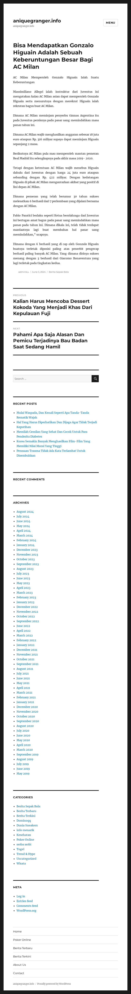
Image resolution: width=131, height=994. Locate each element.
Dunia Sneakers (27, 825)
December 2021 (27, 649)
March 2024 (25, 535)
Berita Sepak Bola (59, 272)
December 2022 (27, 607)
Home (17, 931)
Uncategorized (26, 858)
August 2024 (25, 511)
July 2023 (23, 573)
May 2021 (23, 683)
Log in (21, 896)
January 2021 (25, 702)
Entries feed (25, 901)
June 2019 (23, 768)
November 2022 (27, 611)
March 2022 (25, 635)
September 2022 (28, 621)
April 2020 (24, 745)
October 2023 (26, 559)
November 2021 (27, 654)
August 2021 (25, 668)
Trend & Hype (26, 854)
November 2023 (27, 554)
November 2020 (27, 711)
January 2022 (25, 645)
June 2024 (23, 521)
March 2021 (24, 692)
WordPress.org (26, 910)
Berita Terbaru (26, 811)
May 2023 (23, 583)
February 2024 (26, 540)
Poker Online (25, 839)
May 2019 (23, 773)
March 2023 (25, 592)
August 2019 (25, 759)
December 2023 (27, 549)
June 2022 (23, 626)
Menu (110, 22)
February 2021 (26, 697)
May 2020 (23, 740)
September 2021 (27, 664)
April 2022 (24, 630)
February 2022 (26, 640)
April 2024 (24, 530)
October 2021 (25, 659)
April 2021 (23, 687)
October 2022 (26, 616)
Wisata (21, 863)
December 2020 (27, 707)
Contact (18, 973)
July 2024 (23, 516)
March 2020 (25, 749)
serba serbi (24, 844)
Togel (20, 849)
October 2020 (26, 716)
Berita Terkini (26, 816)
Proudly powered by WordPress (54, 983)
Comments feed (27, 905)
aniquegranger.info (37, 21)
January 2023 (25, 602)
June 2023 (23, 578)
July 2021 (23, 673)
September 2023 (28, 564)
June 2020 (23, 735)
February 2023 (26, 597)
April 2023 (23, 587)
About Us (19, 964)
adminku (23, 272)
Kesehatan (24, 835)
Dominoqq (24, 820)
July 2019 (23, 764)
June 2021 (23, 678)
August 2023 (25, 568)
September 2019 (28, 754)
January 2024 (25, 545)
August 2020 (25, 726)
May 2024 (23, 526)
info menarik (25, 830)
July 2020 (23, 730)
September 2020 (28, 721)
